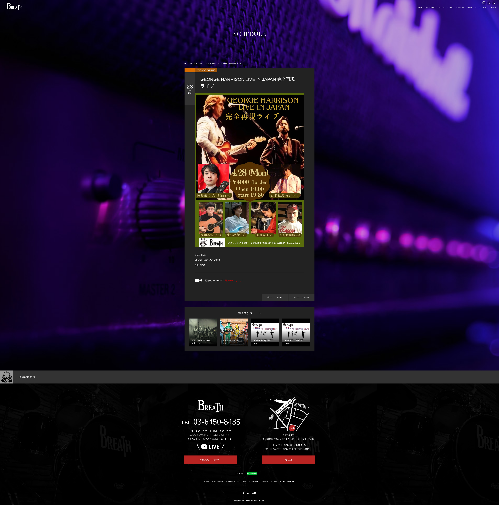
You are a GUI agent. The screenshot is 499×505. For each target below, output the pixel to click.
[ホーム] (185, 63)
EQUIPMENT (460, 8)
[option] (83, 376)
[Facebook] (243, 493)
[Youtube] (254, 493)
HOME (420, 8)
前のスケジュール (274, 297)
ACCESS (478, 8)
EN (489, 3)
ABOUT (470, 8)
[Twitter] (248, 493)
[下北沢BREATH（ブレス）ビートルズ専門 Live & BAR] (14, 6)
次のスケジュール (301, 297)
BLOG (485, 8)
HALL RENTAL (430, 8)
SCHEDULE (441, 8)
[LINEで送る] (252, 473)
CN (494, 3)
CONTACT (492, 8)
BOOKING (450, 8)
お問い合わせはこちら (210, 459)
